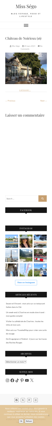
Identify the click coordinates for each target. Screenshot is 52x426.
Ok (21, 421)
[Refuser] (48, 415)
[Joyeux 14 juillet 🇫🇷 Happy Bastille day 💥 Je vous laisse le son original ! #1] (26, 269)
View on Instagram (26, 282)
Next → (43, 100)
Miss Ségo (26, 6)
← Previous (10, 100)
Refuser (29, 421)
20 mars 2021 (30, 46)
